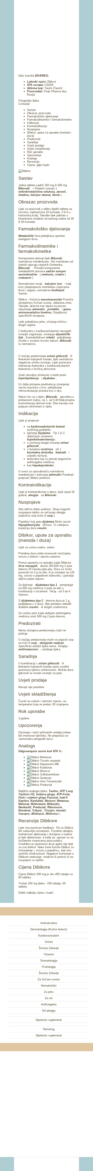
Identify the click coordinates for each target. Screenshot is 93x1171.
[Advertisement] (46, 31)
